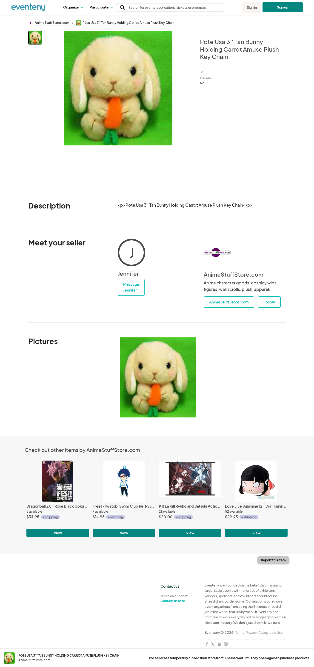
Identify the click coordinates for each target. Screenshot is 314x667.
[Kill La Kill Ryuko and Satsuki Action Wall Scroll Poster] (190, 481)
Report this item (273, 560)
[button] (73, 7)
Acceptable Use (270, 632)
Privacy (251, 632)
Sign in (252, 7)
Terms (239, 632)
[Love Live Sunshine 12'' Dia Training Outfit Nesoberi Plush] (256, 481)
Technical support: (174, 598)
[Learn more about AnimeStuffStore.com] (217, 252)
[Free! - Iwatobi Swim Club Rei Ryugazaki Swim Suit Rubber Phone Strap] (124, 481)
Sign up (282, 7)
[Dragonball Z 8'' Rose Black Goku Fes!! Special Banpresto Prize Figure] (57, 481)
